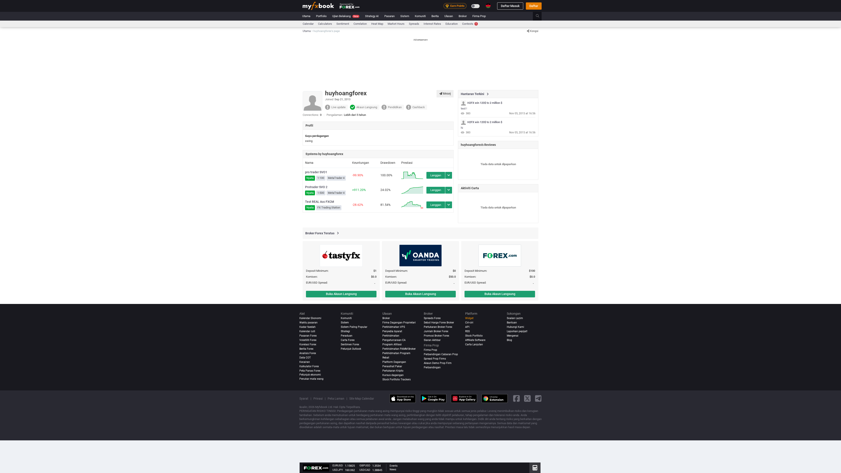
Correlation (360, 23)
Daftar (533, 6)
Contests (469, 23)
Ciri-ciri (469, 322)
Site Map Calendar (361, 398)
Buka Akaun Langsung (341, 294)
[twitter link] (527, 398)
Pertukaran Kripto (392, 370)
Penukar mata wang (311, 378)
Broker (463, 16)
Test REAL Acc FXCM (319, 201)
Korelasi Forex (307, 344)
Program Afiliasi (392, 344)
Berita (435, 16)
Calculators (325, 23)
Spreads (414, 23)
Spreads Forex (432, 318)
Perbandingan (432, 367)
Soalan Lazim (515, 318)
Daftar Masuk (510, 6)
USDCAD (364, 469)
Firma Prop (479, 16)
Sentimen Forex (350, 344)
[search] (540, 16)
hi (462, 127)
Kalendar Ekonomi (310, 318)
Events (394, 465)
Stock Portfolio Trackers (396, 379)
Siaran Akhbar (432, 340)
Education (451, 23)
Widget (469, 318)
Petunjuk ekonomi (310, 374)
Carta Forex (348, 340)
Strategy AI (372, 16)
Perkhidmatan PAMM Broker (399, 348)
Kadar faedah (307, 326)
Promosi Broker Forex (436, 335)
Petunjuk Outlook (351, 348)
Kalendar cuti (307, 331)
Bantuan (512, 322)
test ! (464, 108)
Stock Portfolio (474, 335)
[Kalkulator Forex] (535, 467)
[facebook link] (516, 398)
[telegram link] (538, 398)
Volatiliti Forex (307, 340)
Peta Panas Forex (309, 370)
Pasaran (389, 16)
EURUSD (337, 465)
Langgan (435, 175)
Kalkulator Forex (309, 366)
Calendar (308, 23)
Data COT (305, 357)
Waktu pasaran (308, 322)
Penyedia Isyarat (392, 331)
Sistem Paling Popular (354, 326)
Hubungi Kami (515, 326)
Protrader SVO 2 (316, 187)
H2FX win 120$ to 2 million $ (484, 102)
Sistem (404, 16)
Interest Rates (432, 23)
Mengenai (512, 335)
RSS (467, 331)
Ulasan (448, 16)
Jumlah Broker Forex (436, 331)
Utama (306, 16)
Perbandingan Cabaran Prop (441, 354)
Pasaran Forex (308, 335)
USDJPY (337, 469)
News (393, 469)
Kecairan (304, 362)
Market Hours (396, 23)
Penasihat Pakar (392, 366)
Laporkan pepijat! (517, 331)
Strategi (345, 331)
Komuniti (420, 16)
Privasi (318, 398)
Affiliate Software (475, 340)
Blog (509, 340)
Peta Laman (336, 398)
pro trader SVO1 (316, 172)
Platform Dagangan (394, 362)
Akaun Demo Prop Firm (438, 363)
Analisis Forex (307, 353)
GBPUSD (364, 465)
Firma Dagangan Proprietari (399, 322)
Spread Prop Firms (435, 358)
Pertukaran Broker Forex (438, 326)
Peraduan (346, 335)
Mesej (446, 93)
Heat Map (377, 23)
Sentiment (342, 23)
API (467, 326)
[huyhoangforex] (463, 103)
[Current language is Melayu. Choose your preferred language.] (488, 5)
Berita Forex (306, 348)
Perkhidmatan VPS (393, 326)
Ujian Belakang (345, 16)
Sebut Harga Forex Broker (439, 322)
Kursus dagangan (393, 375)
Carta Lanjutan (474, 344)
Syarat (303, 398)
